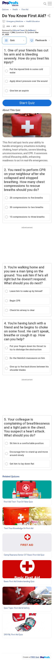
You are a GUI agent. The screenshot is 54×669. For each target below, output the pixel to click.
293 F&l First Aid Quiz (13, 634)
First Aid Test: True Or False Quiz (18, 502)
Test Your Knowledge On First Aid (18, 528)
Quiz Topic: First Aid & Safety (16, 608)
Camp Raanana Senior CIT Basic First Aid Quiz (24, 555)
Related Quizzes (10, 476)
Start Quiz (27, 103)
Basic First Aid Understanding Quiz (19, 581)
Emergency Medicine (15, 21)
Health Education (33, 21)
